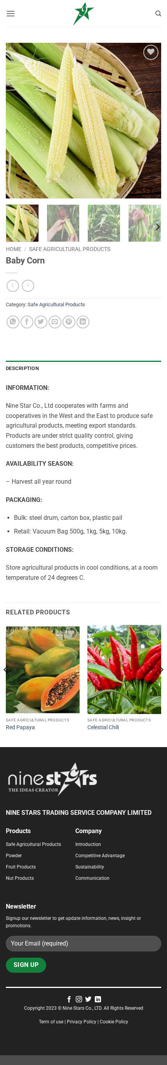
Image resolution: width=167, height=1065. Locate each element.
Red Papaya (20, 727)
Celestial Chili (103, 727)
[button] (10, 13)
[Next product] (13, 286)
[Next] (148, 120)
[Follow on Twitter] (88, 999)
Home (13, 249)
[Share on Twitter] (41, 322)
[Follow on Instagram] (79, 999)
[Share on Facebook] (27, 322)
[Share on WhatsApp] (13, 322)
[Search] (158, 13)
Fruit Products (21, 867)
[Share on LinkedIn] (83, 322)
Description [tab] (22, 368)
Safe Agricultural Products (69, 249)
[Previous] (19, 120)
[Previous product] (28, 286)
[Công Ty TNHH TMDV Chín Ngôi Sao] (84, 13)
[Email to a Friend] (55, 322)
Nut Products (20, 878)
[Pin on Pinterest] (69, 322)
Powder (14, 855)
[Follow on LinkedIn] (98, 999)
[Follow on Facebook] (69, 999)
